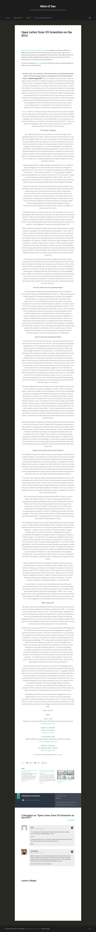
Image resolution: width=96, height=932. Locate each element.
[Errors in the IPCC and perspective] (65, 774)
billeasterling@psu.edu (48, 750)
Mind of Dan (48, 6)
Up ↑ (90, 928)
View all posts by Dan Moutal (32, 800)
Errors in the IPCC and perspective (64, 780)
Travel (28, 18)
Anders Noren (45, 928)
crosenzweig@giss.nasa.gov (48, 741)
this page (59, 754)
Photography (17, 18)
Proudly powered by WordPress (15, 928)
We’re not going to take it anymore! (67, 802)
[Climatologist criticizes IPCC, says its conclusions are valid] (30, 776)
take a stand (39, 63)
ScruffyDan (34, 851)
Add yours (71, 820)
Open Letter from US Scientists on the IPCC (46, 33)
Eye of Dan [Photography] (43, 18)
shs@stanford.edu (48, 732)
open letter (44, 50)
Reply (72, 828)
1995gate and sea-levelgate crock (67, 804)
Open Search (89, 18)
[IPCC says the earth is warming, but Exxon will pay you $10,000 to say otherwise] (48, 777)
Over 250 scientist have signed (30, 50)
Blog (8, 18)
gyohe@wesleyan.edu (48, 723)
